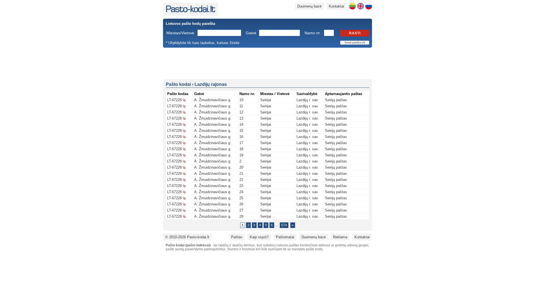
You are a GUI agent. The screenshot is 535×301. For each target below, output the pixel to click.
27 (241, 210)
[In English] (360, 6)
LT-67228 (174, 100)
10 (241, 100)
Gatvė (251, 33)
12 (241, 112)
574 (284, 225)
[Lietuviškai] (352, 6)
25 (241, 198)
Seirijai (265, 100)
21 (241, 173)
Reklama (340, 237)
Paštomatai (285, 237)
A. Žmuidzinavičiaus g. (212, 100)
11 (241, 106)
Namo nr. (313, 33)
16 (241, 137)
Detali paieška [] (355, 42)
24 (241, 192)
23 (241, 186)
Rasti (355, 33)
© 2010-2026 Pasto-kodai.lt (187, 237)
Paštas (236, 237)
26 (241, 204)
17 (241, 143)
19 (241, 155)
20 (241, 167)
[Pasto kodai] (190, 11)
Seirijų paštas (336, 100)
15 (241, 130)
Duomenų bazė (309, 6)
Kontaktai (336, 6)
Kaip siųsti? (259, 237)
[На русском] (368, 6)
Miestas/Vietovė (180, 33)
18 (241, 149)
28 (241, 216)
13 (241, 118)
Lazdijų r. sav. (307, 100)
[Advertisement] (267, 63)
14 (241, 124)
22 (241, 180)
